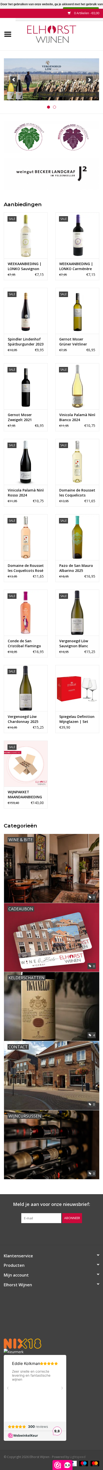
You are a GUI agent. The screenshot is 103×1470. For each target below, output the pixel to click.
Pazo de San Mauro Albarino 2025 (76, 568)
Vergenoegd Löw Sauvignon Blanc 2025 (73, 644)
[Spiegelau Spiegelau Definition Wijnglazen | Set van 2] (77, 688)
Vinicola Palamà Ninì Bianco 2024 (77, 417)
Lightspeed (78, 1457)
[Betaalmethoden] (83, 1463)
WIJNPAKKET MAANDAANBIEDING (25, 794)
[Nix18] (51, 1343)
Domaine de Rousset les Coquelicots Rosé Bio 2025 (26, 568)
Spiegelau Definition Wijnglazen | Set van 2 (76, 719)
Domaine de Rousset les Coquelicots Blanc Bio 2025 (77, 493)
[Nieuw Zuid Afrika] (51, 79)
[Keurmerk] (51, 1352)
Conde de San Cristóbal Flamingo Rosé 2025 (24, 644)
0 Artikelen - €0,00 (86, 13)
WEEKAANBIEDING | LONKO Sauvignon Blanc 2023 (25, 266)
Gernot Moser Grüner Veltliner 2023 (73, 342)
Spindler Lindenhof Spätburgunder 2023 (26, 341)
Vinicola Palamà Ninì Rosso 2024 (26, 492)
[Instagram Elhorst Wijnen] (56, 1233)
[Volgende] (89, 79)
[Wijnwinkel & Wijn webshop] (59, 33)
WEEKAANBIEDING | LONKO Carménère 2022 (76, 266)
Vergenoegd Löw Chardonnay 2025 (23, 719)
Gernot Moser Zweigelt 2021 (20, 417)
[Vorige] (13, 79)
